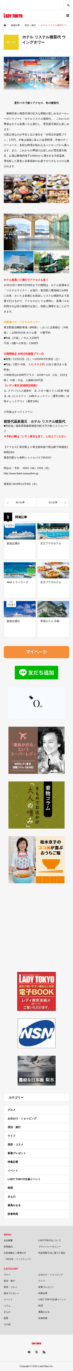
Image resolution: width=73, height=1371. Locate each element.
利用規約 (8, 1246)
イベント (13, 1170)
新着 (6, 1318)
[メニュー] (67, 15)
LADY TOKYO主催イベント (24, 1179)
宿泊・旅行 (14, 1127)
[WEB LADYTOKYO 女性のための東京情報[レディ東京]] (13, 15)
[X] (36, 1352)
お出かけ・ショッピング (22, 1118)
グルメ (12, 1109)
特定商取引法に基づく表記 (51, 1253)
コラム (7, 1305)
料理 (10, 1187)
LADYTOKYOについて (49, 1240)
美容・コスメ (15, 1144)
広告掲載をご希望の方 (15, 1253)
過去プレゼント (11, 1293)
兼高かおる (14, 1205)
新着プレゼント (17, 1153)
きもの (12, 1196)
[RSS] (44, 1352)
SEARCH (68, 5)
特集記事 (13, 1161)
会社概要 (8, 1240)
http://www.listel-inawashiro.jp (21, 473)
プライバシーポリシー (49, 1246)
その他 (7, 1324)
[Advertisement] (36, 927)
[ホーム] (5, 25)
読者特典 (13, 1213)
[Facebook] (29, 1352)
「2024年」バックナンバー (17, 1259)
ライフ (12, 1135)
